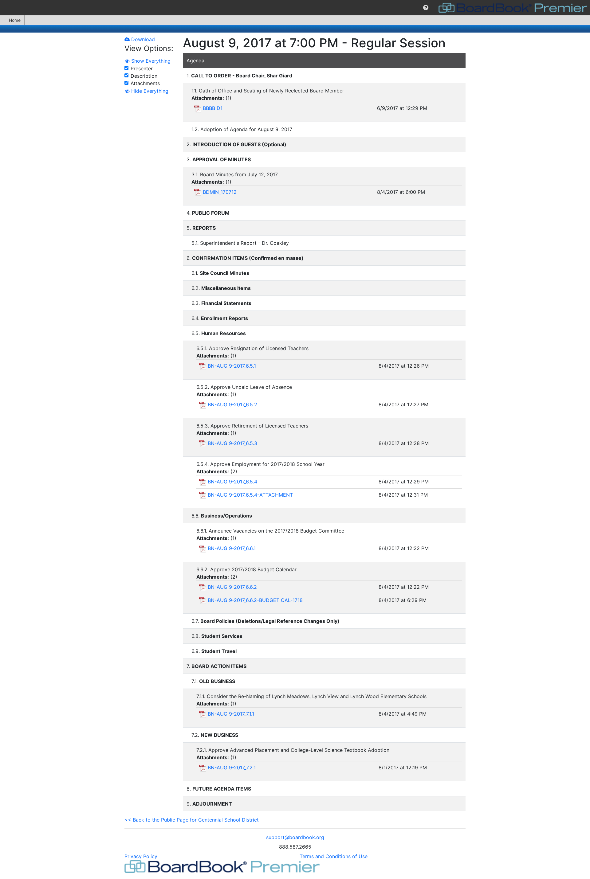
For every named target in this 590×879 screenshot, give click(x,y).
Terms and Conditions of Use (334, 856)
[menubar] (295, 7)
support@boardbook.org (295, 837)
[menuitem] (426, 7)
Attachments (145, 83)
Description (144, 76)
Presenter (142, 68)
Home (15, 20)
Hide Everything (149, 91)
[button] (425, 8)
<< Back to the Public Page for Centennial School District (191, 820)
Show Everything (150, 61)
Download (142, 39)
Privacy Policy (140, 856)
